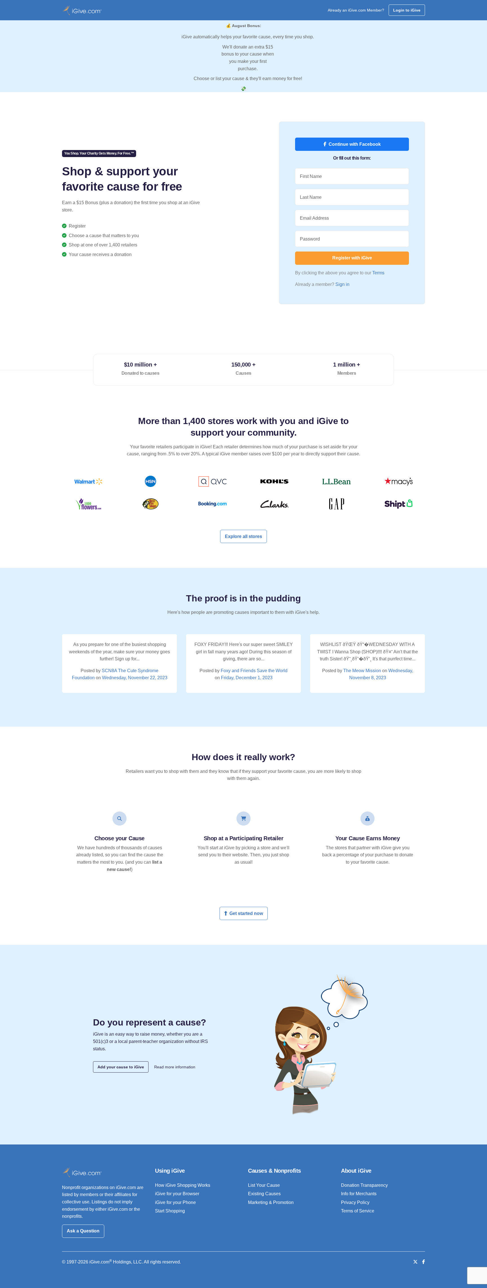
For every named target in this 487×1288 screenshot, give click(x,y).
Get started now (246, 913)
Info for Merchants (359, 1193)
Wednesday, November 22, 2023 (134, 677)
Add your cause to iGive (121, 1067)
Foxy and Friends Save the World (254, 670)
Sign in (342, 284)
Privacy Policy (355, 1202)
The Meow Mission (362, 670)
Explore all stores (243, 536)
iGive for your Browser (177, 1193)
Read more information (174, 1067)
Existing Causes (264, 1193)
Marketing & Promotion (271, 1202)
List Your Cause (264, 1185)
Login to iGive (406, 10)
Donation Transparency (364, 1185)
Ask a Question (83, 1231)
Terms (378, 272)
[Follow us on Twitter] (415, 1262)
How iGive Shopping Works (182, 1185)
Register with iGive (352, 257)
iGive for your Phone (175, 1202)
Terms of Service (357, 1210)
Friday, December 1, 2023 (247, 677)
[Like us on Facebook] (423, 1262)
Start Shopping (170, 1210)
